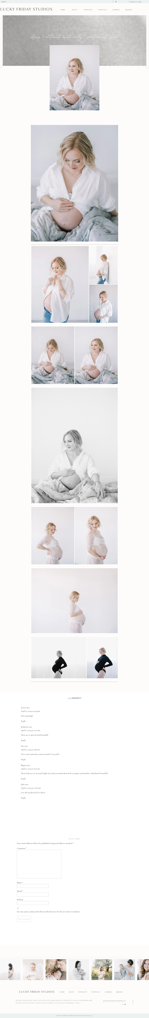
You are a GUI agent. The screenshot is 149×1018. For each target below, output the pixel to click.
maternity (74, 28)
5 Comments (74, 698)
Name (20, 882)
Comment (21, 848)
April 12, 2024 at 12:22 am (30, 730)
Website (20, 899)
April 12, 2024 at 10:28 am (31, 788)
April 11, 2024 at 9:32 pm (30, 711)
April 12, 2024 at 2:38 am (30, 749)
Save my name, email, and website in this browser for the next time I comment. (48, 911)
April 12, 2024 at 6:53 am (30, 769)
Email (20, 891)
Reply (23, 721)
